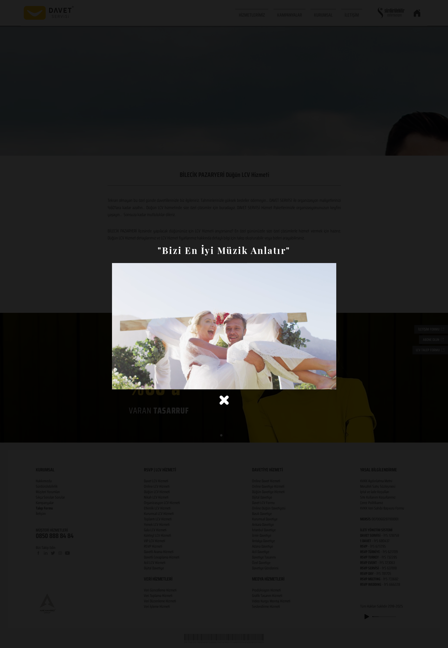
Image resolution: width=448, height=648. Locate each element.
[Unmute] (127, 382)
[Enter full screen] (329, 382)
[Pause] (118, 382)
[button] (224, 400)
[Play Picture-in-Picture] (320, 382)
